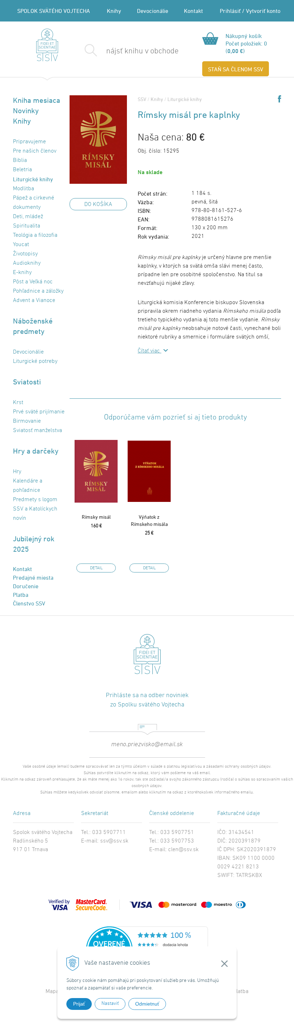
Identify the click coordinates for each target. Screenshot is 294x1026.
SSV (142, 99)
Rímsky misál (96, 517)
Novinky (26, 110)
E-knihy (22, 272)
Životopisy (25, 254)
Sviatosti (27, 382)
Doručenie (25, 586)
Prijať (79, 1004)
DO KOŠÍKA (98, 204)
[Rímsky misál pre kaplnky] (98, 139)
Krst (18, 402)
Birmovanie (27, 421)
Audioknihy (27, 263)
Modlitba (23, 188)
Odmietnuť (147, 1004)
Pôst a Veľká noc (33, 282)
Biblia (20, 160)
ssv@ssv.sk (114, 841)
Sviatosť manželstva (37, 430)
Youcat (21, 244)
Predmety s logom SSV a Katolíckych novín (35, 509)
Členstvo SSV (29, 603)
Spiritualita (26, 226)
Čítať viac (149, 351)
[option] (96, 504)
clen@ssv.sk (183, 849)
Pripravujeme (29, 141)
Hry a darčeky (35, 451)
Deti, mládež (28, 216)
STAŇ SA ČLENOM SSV (235, 69)
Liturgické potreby (35, 361)
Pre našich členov (34, 151)
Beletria (22, 169)
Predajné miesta (33, 577)
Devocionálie (152, 11)
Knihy (114, 11)
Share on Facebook (279, 98)
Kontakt (193, 11)
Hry (17, 471)
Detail (96, 568)
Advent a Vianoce (34, 300)
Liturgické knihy (184, 99)
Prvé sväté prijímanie (39, 412)
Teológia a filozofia (35, 235)
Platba (20, 594)
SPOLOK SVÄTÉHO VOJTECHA (53, 11)
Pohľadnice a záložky (38, 291)
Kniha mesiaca (36, 100)
